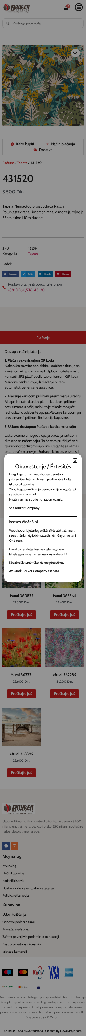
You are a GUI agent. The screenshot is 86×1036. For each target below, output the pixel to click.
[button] (75, 460)
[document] (43, 518)
